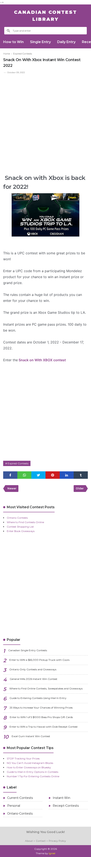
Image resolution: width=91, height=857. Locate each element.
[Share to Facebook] (10, 475)
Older (80, 488)
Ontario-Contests (19, 813)
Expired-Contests (18, 463)
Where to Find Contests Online (25, 522)
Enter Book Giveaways (20, 531)
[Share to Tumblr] (81, 475)
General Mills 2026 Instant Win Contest (33, 679)
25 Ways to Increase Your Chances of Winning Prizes (41, 707)
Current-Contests (19, 798)
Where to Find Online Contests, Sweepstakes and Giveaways (46, 688)
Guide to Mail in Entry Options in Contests (32, 771)
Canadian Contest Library (45, 15)
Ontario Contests (17, 517)
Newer (11, 488)
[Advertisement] (45, 122)
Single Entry (40, 42)
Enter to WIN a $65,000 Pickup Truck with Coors (39, 659)
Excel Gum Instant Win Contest (31, 736)
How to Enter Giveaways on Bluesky (29, 767)
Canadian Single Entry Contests (27, 650)
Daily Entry (66, 42)
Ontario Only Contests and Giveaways (32, 669)
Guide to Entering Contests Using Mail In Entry (38, 698)
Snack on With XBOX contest (42, 360)
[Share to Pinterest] (53, 475)
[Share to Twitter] (38, 475)
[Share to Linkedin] (67, 475)
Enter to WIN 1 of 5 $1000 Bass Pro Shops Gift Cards (41, 717)
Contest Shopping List (20, 526)
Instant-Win (61, 798)
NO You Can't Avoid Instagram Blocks (30, 763)
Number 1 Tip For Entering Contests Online (33, 776)
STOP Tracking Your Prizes (23, 758)
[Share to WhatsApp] (24, 475)
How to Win (13, 42)
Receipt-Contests (65, 806)
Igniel (52, 853)
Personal (13, 806)
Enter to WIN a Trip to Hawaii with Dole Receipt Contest (44, 726)
